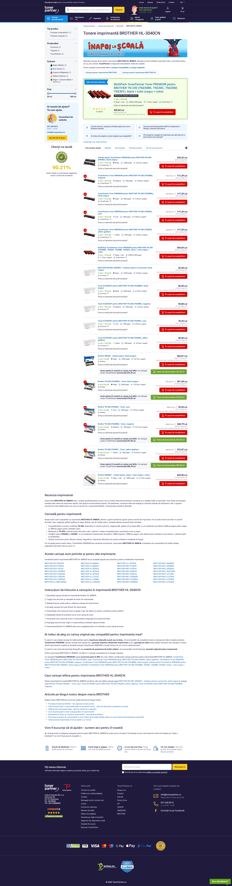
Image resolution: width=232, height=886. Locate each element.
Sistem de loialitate (88, 814)
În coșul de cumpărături (163, 112)
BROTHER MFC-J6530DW (163, 563)
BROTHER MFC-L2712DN (163, 574)
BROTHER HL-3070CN (90, 569)
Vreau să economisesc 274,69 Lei (171, 397)
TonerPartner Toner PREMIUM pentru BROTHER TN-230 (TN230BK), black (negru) (115, 662)
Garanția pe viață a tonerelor (92, 817)
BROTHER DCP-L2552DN (55, 577)
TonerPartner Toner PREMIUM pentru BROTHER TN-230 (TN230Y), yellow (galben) (125, 659)
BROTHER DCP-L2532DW (55, 574)
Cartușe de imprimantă (106, 26)
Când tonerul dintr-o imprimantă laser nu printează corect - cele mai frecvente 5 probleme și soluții (88, 706)
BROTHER (120, 26)
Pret (49, 89)
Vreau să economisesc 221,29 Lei (171, 372)
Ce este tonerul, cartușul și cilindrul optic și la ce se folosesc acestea (110, 127)
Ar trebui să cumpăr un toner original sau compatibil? (111, 136)
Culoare (51, 61)
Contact (171, 2)
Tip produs (52, 28)
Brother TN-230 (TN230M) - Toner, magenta (116, 424)
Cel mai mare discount (154, 148)
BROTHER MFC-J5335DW (127, 577)
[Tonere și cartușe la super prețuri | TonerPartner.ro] (52, 9)
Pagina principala (89, 26)
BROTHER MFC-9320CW (127, 571)
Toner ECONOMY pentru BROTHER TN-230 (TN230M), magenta (124, 304)
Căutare (119, 10)
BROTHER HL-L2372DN (126, 563)
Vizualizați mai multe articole (95, 142)
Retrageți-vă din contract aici (92, 800)
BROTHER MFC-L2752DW (163, 582)
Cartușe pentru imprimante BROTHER (101, 72)
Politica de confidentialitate (91, 793)
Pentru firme (160, 2)
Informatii (85, 786)
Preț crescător (120, 148)
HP (118, 804)
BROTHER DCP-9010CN (54, 563)
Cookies (84, 797)
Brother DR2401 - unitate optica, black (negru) (117, 356)
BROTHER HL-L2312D (89, 577)
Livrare (141, 2)
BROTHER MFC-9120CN (127, 566)
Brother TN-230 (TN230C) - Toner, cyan (114, 407)
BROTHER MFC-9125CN (127, 569)
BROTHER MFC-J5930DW (127, 582)
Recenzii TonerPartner (89, 827)
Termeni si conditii (88, 790)
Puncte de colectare (89, 807)
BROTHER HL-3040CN (90, 563)
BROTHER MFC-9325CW (127, 574)
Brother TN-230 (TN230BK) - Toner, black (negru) (118, 381)
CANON (120, 807)
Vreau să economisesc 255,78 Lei (171, 465)
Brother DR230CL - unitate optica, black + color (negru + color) (124, 475)
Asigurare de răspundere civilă (93, 821)
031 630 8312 (145, 10)
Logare (167, 11)
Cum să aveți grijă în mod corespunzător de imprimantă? (71, 712)
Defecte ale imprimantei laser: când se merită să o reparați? (72, 709)
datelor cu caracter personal (156, 772)
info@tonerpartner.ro (56, 132)
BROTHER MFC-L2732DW (163, 579)
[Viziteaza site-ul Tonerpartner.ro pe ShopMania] (127, 866)
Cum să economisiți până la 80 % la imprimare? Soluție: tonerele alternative (161, 127)
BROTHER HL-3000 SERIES (55, 582)
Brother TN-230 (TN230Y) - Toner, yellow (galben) (118, 449)
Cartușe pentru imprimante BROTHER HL (139, 72)
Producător (53, 43)
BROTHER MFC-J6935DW (163, 569)
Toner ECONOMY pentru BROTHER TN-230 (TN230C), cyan (122, 321)
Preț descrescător (135, 148)
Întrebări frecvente (88, 824)
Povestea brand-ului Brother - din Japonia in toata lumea (71, 704)
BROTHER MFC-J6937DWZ (164, 571)
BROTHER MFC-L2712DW (163, 577)
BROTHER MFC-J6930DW (163, 566)
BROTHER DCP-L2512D (54, 569)
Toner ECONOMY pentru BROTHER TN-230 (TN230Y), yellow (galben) (110, 684)
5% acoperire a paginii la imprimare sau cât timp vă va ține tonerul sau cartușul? (164, 136)
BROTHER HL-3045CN (90, 566)
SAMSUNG (121, 810)
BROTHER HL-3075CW (90, 574)
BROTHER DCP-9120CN (54, 566)
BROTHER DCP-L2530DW (55, 571)
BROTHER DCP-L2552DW (55, 579)
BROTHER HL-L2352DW (90, 582)
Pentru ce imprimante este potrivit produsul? (129, 105)
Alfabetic (108, 148)
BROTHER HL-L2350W (90, 579)
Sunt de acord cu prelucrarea (146, 772)
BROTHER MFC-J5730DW (127, 579)
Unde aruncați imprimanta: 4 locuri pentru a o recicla (69, 720)
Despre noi (121, 790)
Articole (150, 2)
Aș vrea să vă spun (57, 138)
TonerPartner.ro (124, 786)
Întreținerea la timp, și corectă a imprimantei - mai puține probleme (75, 714)
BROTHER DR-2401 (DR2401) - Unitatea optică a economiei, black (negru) (148, 681)
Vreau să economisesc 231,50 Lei (171, 440)
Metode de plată (87, 810)
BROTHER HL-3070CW (90, 571)
